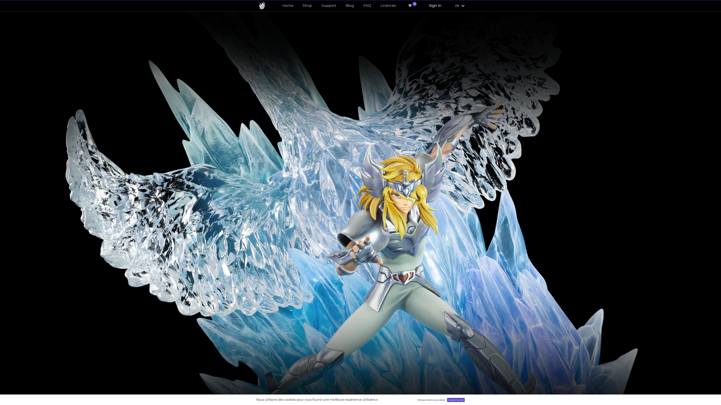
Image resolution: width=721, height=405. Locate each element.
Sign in (435, 5)
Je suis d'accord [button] (456, 399)
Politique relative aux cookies (431, 399)
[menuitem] (288, 5)
